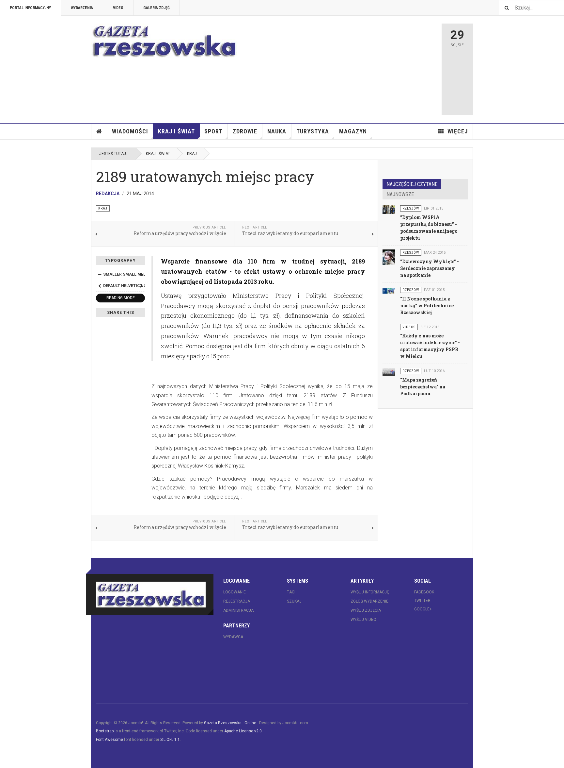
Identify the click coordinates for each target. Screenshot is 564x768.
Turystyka (312, 131)
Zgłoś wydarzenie (369, 601)
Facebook (424, 592)
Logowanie (234, 592)
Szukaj (294, 601)
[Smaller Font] (99, 274)
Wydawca (233, 637)
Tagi (291, 592)
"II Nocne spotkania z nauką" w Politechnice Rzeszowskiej (427, 306)
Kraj (192, 153)
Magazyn (353, 131)
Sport (213, 131)
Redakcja (107, 193)
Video (118, 8)
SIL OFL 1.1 (170, 739)
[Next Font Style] (141, 285)
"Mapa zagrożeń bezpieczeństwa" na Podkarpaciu (422, 387)
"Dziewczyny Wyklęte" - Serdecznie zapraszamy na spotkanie (429, 268)
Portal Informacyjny (30, 8)
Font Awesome (109, 739)
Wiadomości (130, 131)
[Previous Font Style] (99, 285)
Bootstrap (105, 731)
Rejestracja (236, 601)
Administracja (238, 610)
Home (99, 131)
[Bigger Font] (141, 274)
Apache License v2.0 (243, 731)
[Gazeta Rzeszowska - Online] (164, 41)
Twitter (422, 600)
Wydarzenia (82, 8)
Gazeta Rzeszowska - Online (230, 723)
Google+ (423, 609)
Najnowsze (400, 194)
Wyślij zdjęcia (366, 610)
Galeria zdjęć (156, 8)
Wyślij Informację (370, 592)
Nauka (276, 131)
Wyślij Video (363, 619)
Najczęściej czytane (411, 184)
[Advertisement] (346, 69)
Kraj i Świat (176, 131)
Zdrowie (245, 131)
